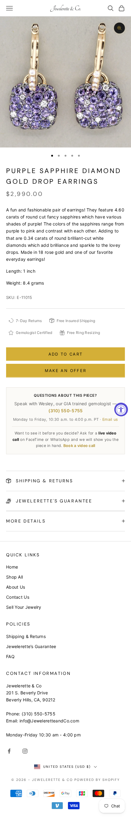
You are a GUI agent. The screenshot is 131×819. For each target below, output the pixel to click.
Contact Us (17, 597)
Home (12, 566)
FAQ (10, 656)
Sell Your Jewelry (23, 607)
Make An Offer (65, 370)
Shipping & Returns (26, 636)
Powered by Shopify (97, 780)
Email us (110, 419)
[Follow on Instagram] (25, 751)
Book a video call (79, 445)
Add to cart (65, 354)
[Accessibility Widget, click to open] (121, 410)
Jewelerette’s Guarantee (31, 646)
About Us (15, 587)
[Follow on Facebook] (9, 751)
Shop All (14, 577)
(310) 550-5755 (65, 410)
